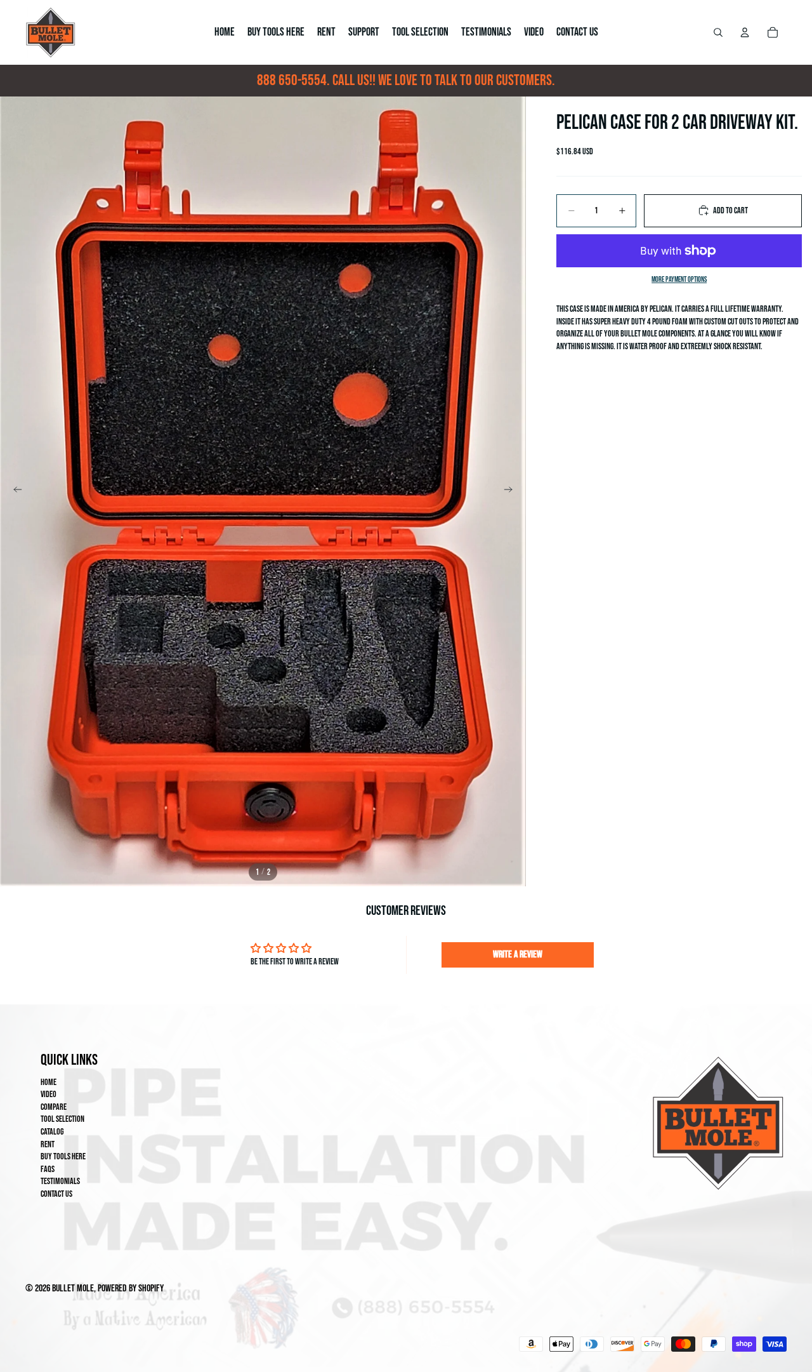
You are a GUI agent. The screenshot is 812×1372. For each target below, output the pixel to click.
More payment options (679, 279)
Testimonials (60, 1181)
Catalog (52, 1131)
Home (48, 1082)
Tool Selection (62, 1119)
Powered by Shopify (131, 1288)
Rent (48, 1144)
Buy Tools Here (63, 1156)
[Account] (745, 32)
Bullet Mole (73, 1288)
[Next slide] (512, 491)
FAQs (48, 1169)
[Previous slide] (14, 491)
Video (48, 1094)
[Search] (718, 32)
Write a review (517, 955)
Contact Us (56, 1194)
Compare (54, 1107)
